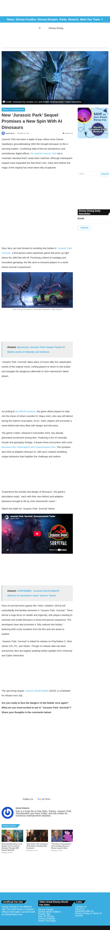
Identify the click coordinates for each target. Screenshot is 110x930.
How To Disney (46, 916)
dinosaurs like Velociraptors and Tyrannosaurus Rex (28, 447)
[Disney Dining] (55, 35)
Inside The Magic (47, 920)
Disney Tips (44, 914)
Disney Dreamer (46, 918)
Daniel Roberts (10, 133)
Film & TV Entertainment (13, 109)
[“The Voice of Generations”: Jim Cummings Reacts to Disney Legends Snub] (62, 836)
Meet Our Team (90, 19)
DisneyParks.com (13, 914)
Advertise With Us (84, 911)
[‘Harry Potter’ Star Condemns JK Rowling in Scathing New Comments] (37, 836)
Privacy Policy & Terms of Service (88, 914)
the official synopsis (25, 411)
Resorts (73, 19)
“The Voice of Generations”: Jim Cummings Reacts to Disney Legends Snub (61, 846)
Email (81, 218)
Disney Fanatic (46, 909)
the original (44, 153)
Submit (84, 227)
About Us (80, 908)
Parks (63, 19)
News (10, 19)
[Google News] (44, 799)
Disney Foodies (26, 19)
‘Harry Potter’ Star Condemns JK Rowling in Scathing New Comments (37, 846)
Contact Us (81, 906)
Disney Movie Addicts (49, 911)
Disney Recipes (48, 19)
